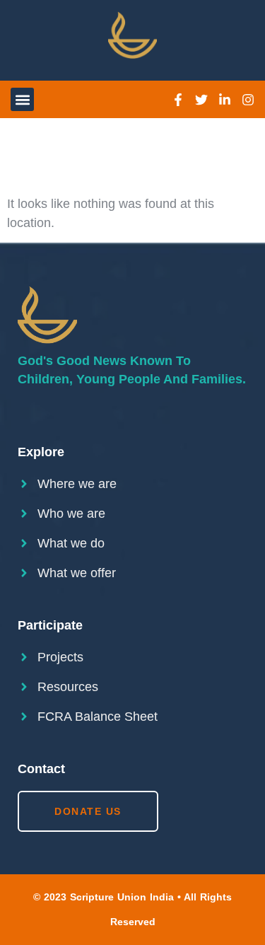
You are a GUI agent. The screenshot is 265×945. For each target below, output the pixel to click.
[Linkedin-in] (224, 99)
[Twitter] (201, 99)
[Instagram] (248, 99)
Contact (41, 769)
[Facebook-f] (178, 99)
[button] (22, 99)
